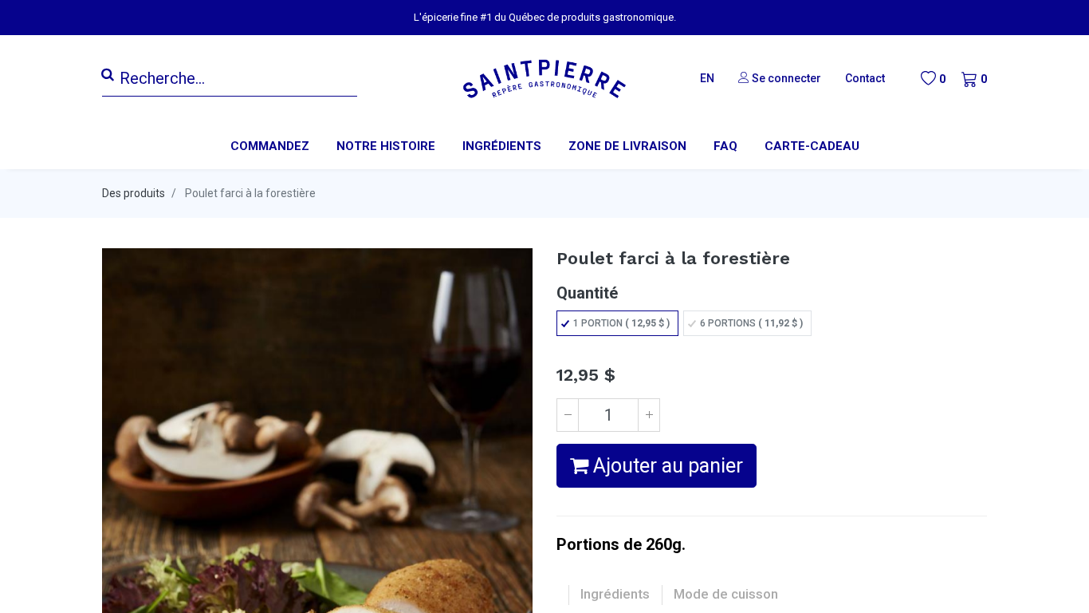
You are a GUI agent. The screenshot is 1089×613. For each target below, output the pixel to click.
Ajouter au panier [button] (665, 465)
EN (707, 78)
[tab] (615, 594)
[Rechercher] (107, 75)
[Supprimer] (567, 415)
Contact (865, 78)
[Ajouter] (649, 415)
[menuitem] (386, 146)
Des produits (133, 193)
